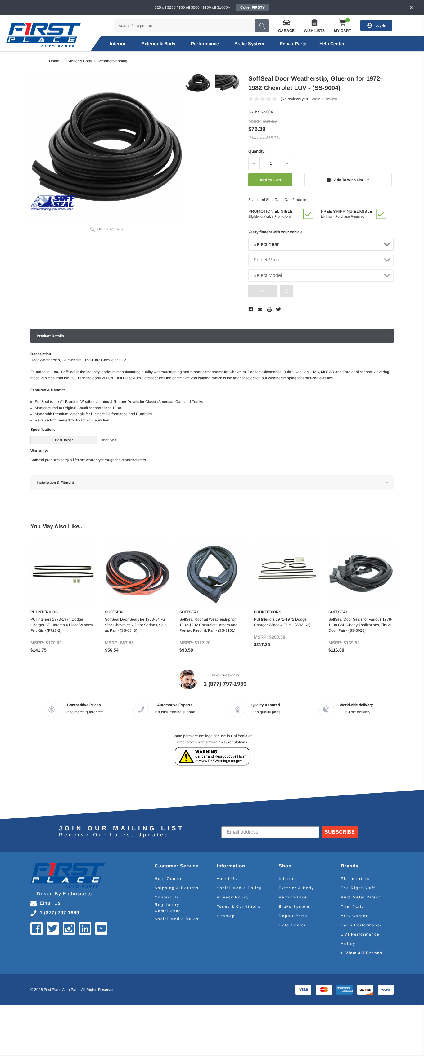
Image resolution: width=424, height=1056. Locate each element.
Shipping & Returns (177, 888)
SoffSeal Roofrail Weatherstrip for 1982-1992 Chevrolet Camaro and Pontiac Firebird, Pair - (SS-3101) (208, 625)
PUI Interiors (355, 878)
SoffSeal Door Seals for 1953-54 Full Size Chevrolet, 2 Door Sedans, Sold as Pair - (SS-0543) (136, 625)
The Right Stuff (358, 888)
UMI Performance (360, 934)
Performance (205, 43)
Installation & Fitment (55, 482)
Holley (348, 944)
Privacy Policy (233, 897)
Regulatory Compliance (168, 907)
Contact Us (167, 897)
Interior (118, 43)
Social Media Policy (239, 888)
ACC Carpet (354, 916)
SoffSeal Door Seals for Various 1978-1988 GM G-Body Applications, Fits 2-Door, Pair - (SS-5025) (360, 625)
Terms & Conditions (239, 906)
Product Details (50, 336)
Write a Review (324, 99)
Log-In (380, 25)
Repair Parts (293, 43)
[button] (286, 26)
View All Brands (364, 953)
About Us (227, 878)
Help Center (168, 878)
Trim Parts (352, 906)
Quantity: (257, 151)
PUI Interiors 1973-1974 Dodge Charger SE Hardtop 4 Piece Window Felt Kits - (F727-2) (61, 625)
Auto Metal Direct (360, 897)
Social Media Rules (177, 919)
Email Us (50, 903)
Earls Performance (362, 925)
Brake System (249, 43)
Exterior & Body (158, 43)
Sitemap (226, 916)
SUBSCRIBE (340, 832)
